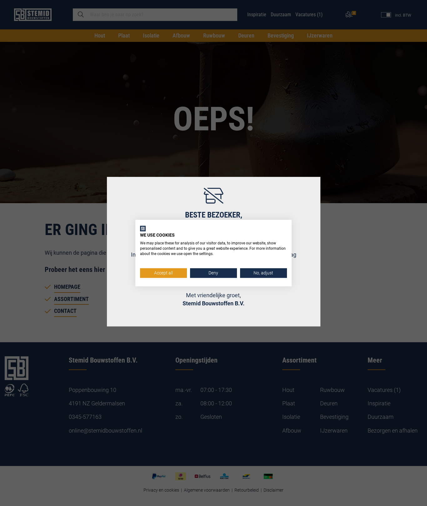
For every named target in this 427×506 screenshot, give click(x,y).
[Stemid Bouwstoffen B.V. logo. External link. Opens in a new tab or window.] (143, 228)
